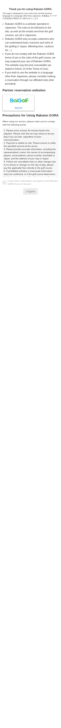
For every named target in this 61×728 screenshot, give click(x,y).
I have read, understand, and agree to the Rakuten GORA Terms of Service (33, 182)
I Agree (30, 191)
